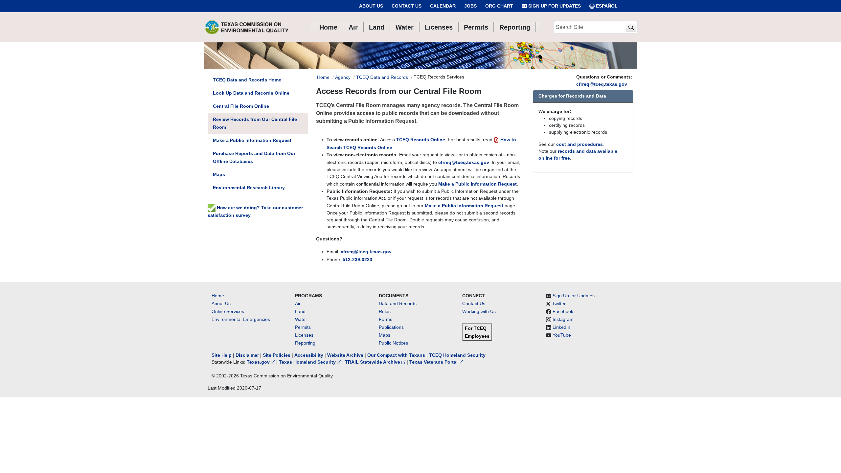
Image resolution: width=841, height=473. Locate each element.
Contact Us (406, 6)
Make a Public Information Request (477, 184)
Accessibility (309, 355)
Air (298, 303)
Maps (219, 174)
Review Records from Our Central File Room (255, 123)
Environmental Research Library (249, 187)
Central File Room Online (241, 106)
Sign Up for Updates (554, 6)
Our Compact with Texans (396, 355)
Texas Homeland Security (308, 362)
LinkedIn (561, 327)
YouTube (562, 335)
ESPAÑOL (607, 6)
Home (323, 77)
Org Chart (499, 6)
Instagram (563, 319)
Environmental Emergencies (241, 319)
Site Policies (276, 355)
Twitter (559, 303)
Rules (385, 311)
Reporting (305, 343)
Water (301, 319)
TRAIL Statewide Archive (373, 362)
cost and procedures (579, 144)
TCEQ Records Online (420, 139)
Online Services (228, 311)
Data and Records (398, 303)
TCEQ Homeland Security (457, 355)
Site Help (222, 355)
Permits (303, 327)
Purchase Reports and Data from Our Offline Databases (254, 157)
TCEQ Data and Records (382, 77)
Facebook (563, 311)
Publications (391, 327)
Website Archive (345, 355)
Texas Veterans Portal (434, 362)
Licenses (304, 335)
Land (300, 311)
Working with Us (479, 311)
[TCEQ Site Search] (631, 27)
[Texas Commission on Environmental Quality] (246, 27)
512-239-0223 (357, 259)
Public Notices (393, 343)
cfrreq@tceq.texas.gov (601, 84)
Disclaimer (247, 355)
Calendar (443, 6)
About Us (371, 6)
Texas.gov (259, 362)
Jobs (470, 6)
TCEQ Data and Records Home (247, 79)
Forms (385, 319)
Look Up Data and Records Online (251, 93)
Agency (343, 77)
